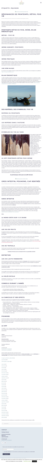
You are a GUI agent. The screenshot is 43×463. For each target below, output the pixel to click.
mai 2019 (3, 407)
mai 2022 (3, 384)
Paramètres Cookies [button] (27, 461)
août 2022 (3, 379)
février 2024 (4, 365)
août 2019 (3, 403)
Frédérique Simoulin (7, 18)
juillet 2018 (4, 417)
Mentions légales (5, 458)
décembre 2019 (4, 396)
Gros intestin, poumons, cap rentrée (21, 181)
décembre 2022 (4, 372)
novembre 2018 (4, 413)
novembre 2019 (4, 398)
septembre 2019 (4, 401)
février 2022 (4, 389)
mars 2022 (3, 388)
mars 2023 (3, 369)
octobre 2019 (4, 400)
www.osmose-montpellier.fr (7, 350)
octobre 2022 (4, 376)
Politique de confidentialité (13, 458)
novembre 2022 (4, 374)
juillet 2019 (4, 405)
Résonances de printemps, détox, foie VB (21, 15)
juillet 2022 (4, 381)
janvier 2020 (4, 395)
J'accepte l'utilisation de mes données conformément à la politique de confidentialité (19, 451)
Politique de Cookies (22, 458)
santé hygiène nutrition (24, 18)
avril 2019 (3, 408)
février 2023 (4, 371)
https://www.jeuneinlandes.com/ (8, 71)
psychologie (4, 359)
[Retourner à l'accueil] (21, 2)
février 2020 (4, 393)
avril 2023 (3, 367)
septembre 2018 (4, 415)
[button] (40, 2)
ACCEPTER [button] (34, 461)
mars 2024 (3, 364)
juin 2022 (3, 383)
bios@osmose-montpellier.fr (7, 348)
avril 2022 (3, 386)
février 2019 (4, 410)
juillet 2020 (4, 391)
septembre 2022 (4, 377)
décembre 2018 (4, 412)
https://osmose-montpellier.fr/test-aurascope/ (10, 211)
